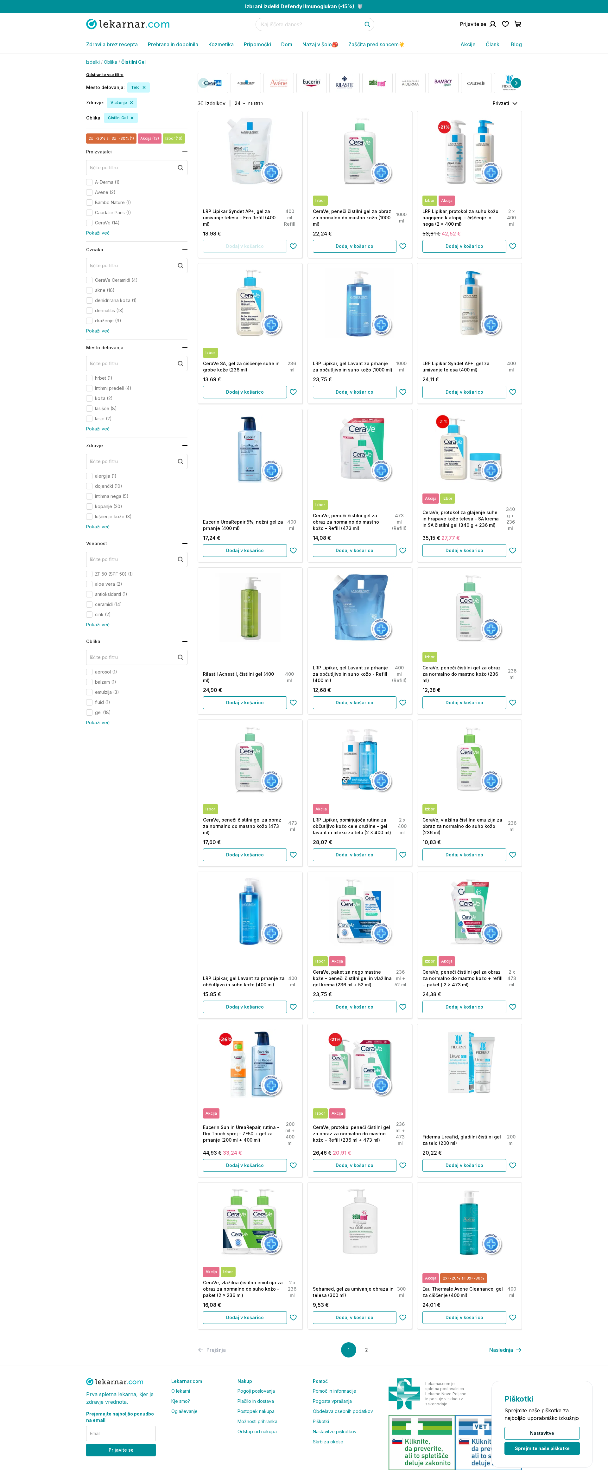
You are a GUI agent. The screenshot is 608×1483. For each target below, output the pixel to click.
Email (95, 1433)
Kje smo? (180, 1401)
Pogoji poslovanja (256, 1391)
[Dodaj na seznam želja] (293, 246)
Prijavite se (121, 1450)
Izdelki (93, 62)
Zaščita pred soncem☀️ (376, 44)
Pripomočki (257, 44)
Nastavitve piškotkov (335, 1431)
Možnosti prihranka (257, 1421)
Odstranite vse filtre (105, 74)
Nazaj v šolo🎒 (320, 44)
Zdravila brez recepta (112, 44)
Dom (286, 44)
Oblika (110, 62)
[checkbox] (89, 182)
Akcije (468, 44)
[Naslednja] (516, 83)
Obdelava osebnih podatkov (343, 1411)
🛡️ (304, 6)
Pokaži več (98, 232)
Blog (516, 44)
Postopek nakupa (256, 1411)
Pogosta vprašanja (332, 1401)
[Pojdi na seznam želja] (505, 24)
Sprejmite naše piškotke (542, 1448)
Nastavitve (542, 1433)
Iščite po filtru (104, 167)
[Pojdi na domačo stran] (127, 24)
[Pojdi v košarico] (518, 24)
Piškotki (321, 1421)
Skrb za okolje (328, 1441)
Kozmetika (221, 44)
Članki (493, 44)
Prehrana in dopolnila (173, 44)
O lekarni (180, 1391)
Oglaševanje (184, 1411)
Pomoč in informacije (334, 1391)
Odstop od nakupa (257, 1431)
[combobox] (239, 103)
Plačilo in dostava (256, 1401)
